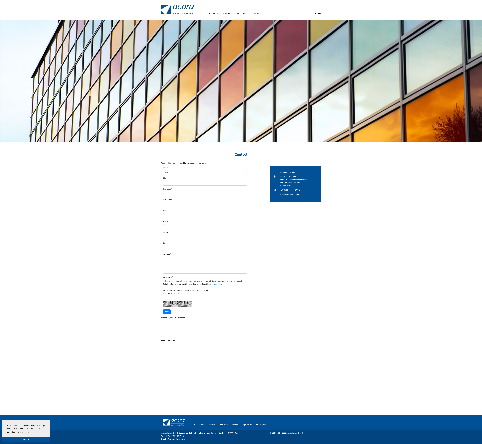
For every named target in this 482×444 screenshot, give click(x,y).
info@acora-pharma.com (290, 195)
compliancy (168, 277)
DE (315, 13)
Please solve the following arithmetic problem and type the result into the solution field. (185, 291)
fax (164, 243)
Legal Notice (247, 425)
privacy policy (217, 284)
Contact (256, 13)
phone (165, 232)
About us (225, 13)
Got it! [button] (26, 439)
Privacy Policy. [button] (23, 432)
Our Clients (241, 13)
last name (167, 200)
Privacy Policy (261, 425)
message (167, 254)
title (164, 178)
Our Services (209, 13)
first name (167, 189)
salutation (167, 167)
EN (319, 13)
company (166, 211)
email (165, 221)
